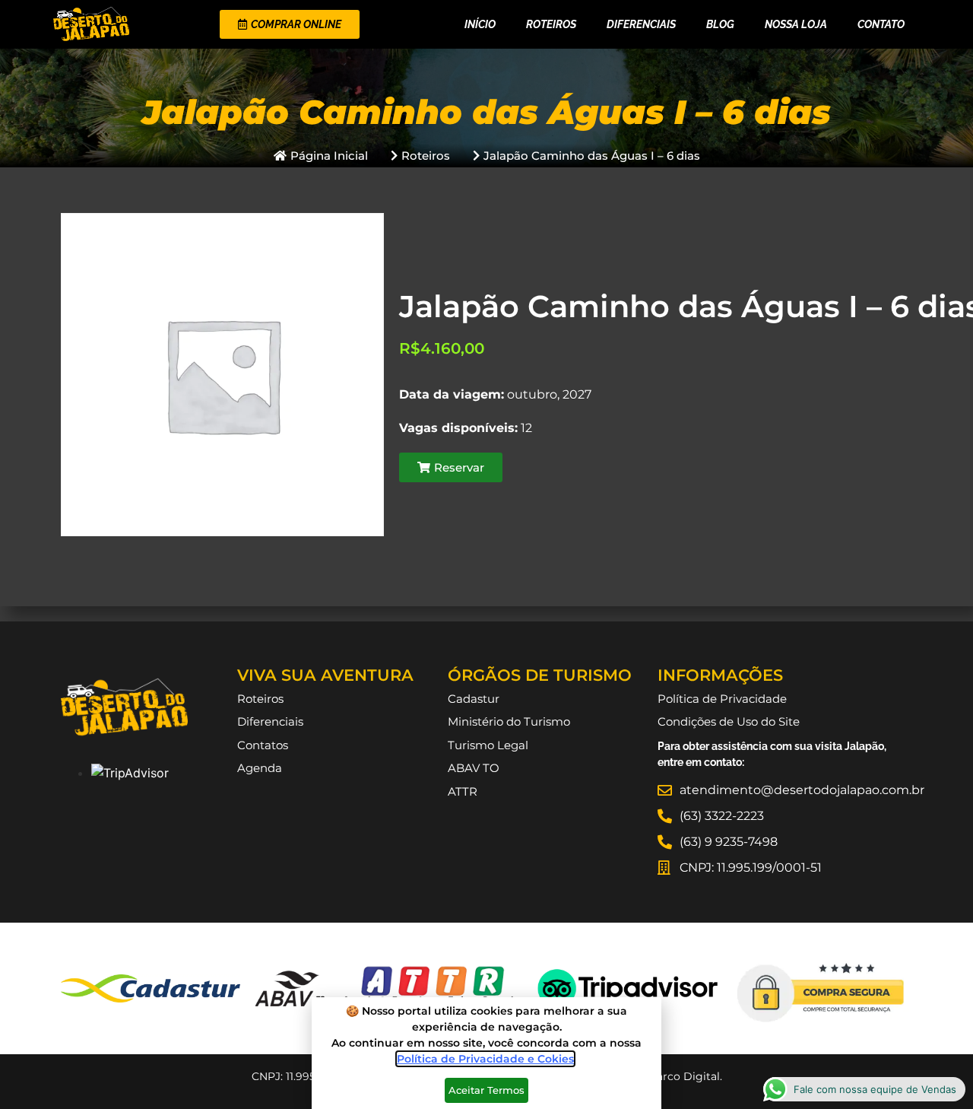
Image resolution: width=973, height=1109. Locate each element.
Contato (881, 24)
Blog (720, 24)
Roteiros (551, 24)
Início (480, 24)
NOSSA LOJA (796, 24)
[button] (450, 467)
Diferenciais (641, 24)
